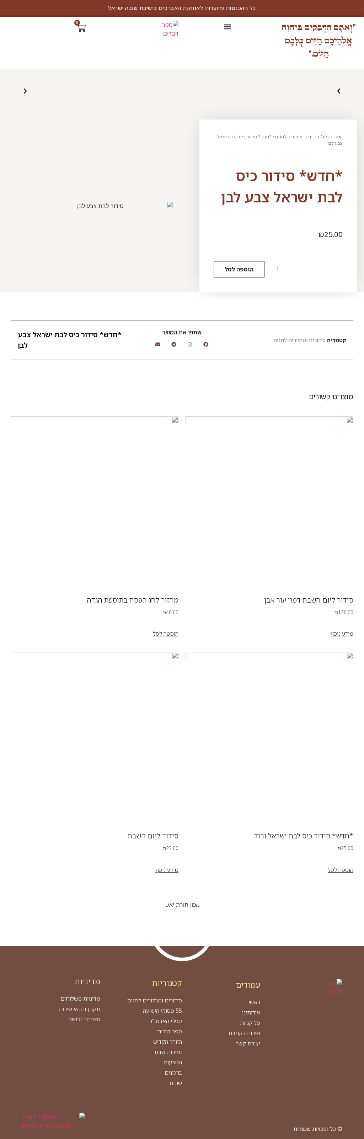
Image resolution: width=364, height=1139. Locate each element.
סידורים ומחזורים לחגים (297, 137)
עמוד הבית (333, 137)
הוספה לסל (239, 269)
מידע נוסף (341, 633)
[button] (228, 26)
